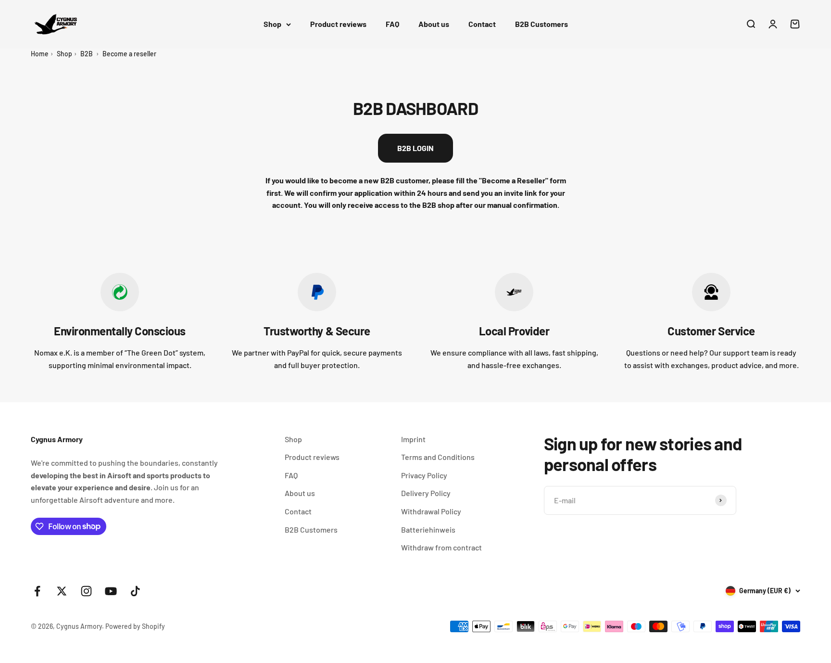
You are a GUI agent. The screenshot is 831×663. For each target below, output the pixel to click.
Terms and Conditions (438, 456)
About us (433, 23)
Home (40, 54)
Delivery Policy (426, 492)
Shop (272, 23)
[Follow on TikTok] (135, 591)
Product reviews (338, 23)
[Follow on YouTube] (110, 591)
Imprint (413, 439)
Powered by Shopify (135, 626)
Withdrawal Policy (431, 511)
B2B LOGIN (415, 148)
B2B (86, 54)
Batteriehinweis (428, 529)
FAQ (392, 23)
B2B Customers (541, 23)
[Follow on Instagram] (86, 591)
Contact (482, 23)
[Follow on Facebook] (37, 591)
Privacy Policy (424, 475)
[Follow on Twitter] (61, 591)
